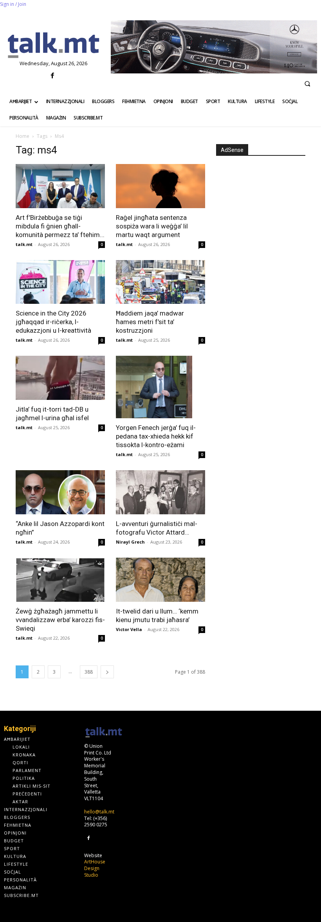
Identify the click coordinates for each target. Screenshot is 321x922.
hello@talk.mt (99, 811)
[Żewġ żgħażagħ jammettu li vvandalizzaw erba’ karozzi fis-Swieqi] (60, 580)
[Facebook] (52, 76)
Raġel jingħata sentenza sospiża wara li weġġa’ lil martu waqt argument (152, 226)
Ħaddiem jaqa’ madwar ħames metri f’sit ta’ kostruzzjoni (150, 321)
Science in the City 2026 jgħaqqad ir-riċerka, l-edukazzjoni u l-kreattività (53, 321)
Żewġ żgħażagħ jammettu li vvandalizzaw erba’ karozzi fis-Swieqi (60, 619)
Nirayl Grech (130, 542)
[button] (307, 83)
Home (22, 136)
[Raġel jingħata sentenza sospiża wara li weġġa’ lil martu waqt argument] (160, 186)
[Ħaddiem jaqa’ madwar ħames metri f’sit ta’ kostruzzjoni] (160, 282)
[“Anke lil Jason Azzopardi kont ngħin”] (60, 492)
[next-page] (107, 671)
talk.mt (24, 244)
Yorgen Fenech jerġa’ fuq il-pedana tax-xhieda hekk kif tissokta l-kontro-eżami (156, 436)
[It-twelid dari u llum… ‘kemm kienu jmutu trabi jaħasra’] (160, 580)
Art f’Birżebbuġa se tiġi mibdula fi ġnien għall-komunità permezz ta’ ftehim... (60, 226)
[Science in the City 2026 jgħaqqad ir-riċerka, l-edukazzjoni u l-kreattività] (60, 282)
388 (89, 672)
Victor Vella (129, 629)
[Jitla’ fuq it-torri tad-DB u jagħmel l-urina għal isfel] (60, 378)
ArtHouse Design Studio (94, 868)
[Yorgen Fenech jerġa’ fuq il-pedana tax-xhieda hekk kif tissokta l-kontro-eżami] (160, 387)
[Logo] (53, 45)
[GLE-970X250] (214, 46)
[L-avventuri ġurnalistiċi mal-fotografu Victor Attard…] (160, 492)
